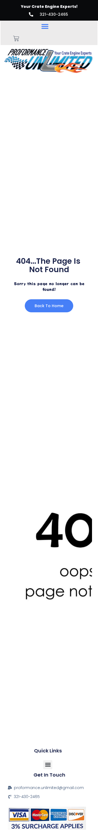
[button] (45, 26)
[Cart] (16, 38)
